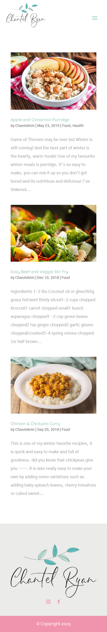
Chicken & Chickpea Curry (35, 423)
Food (66, 126)
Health (78, 126)
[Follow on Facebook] (59, 602)
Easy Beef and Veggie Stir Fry (39, 271)
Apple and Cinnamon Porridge (40, 119)
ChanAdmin (25, 126)
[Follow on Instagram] (48, 602)
